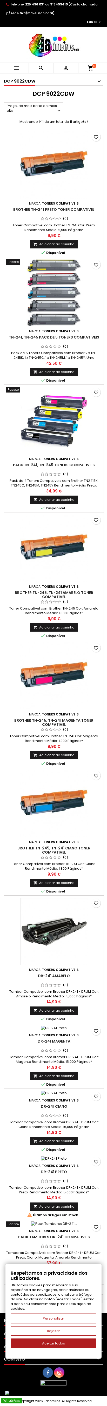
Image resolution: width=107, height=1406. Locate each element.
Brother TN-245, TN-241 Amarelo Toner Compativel (54, 594)
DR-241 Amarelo (54, 975)
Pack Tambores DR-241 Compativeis (54, 1237)
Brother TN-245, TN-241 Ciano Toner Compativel (53, 850)
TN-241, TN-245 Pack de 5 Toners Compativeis (54, 337)
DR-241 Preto (54, 1171)
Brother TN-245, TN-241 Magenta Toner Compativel (53, 722)
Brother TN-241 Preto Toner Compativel (54, 209)
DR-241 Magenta (54, 1041)
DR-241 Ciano (54, 1106)
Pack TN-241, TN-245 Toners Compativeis (54, 465)
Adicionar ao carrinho (54, 244)
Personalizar (53, 1318)
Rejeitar (53, 1330)
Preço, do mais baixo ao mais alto (34, 108)
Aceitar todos (53, 1343)
